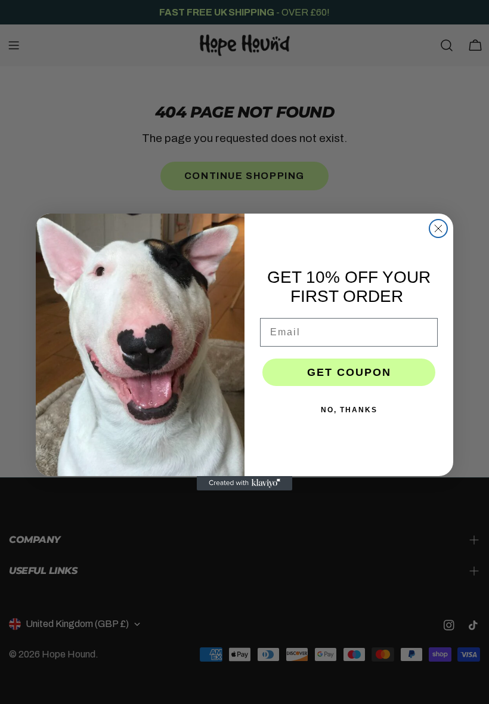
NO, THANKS (349, 410)
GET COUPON (349, 372)
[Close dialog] (438, 228)
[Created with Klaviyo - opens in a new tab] (244, 483)
